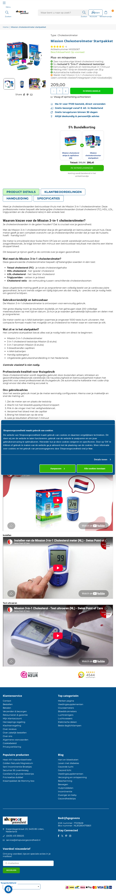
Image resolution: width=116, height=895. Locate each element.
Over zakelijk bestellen (15, 732)
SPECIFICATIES (48, 198)
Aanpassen (55, 468)
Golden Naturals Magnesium (18, 763)
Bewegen (63, 784)
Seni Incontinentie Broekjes (17, 766)
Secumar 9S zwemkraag (15, 770)
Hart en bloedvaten (68, 759)
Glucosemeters (66, 707)
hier (91, 448)
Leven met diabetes (68, 763)
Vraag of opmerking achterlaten (72, 97)
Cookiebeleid (10, 743)
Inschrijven (11, 870)
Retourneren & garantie (15, 715)
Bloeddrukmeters (67, 711)
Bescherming (65, 781)
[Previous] (7, 55)
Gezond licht (64, 770)
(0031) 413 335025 (15, 835)
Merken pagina (66, 700)
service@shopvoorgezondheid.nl (23, 840)
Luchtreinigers (65, 715)
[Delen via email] (31, 94)
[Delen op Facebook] (24, 94)
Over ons (7, 736)
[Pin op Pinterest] (28, 94)
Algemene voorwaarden (15, 739)
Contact (7, 700)
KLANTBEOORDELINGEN (63, 192)
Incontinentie (65, 791)
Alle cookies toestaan (94, 468)
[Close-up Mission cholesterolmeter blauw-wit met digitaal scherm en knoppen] (22, 84)
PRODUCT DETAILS (21, 192)
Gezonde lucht (65, 766)
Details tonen (100, 459)
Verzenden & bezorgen (15, 711)
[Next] (41, 55)
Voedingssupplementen (70, 704)
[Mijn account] (93, 12)
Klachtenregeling (12, 725)
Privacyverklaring (12, 746)
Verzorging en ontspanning (72, 777)
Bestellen (8, 704)
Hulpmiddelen (65, 788)
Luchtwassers (65, 718)
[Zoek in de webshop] (84, 12)
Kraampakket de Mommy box (18, 781)
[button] (105, 12)
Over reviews (9, 729)
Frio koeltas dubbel (13, 777)
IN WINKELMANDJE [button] (82, 168)
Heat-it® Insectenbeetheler (17, 759)
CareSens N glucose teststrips (18, 773)
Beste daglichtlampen (69, 725)
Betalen (7, 707)
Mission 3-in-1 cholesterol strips (83, 75)
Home (6, 27)
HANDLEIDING (17, 198)
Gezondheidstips (67, 798)
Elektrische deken (67, 722)
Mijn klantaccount (12, 718)
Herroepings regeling (14, 722)
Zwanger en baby (67, 795)
